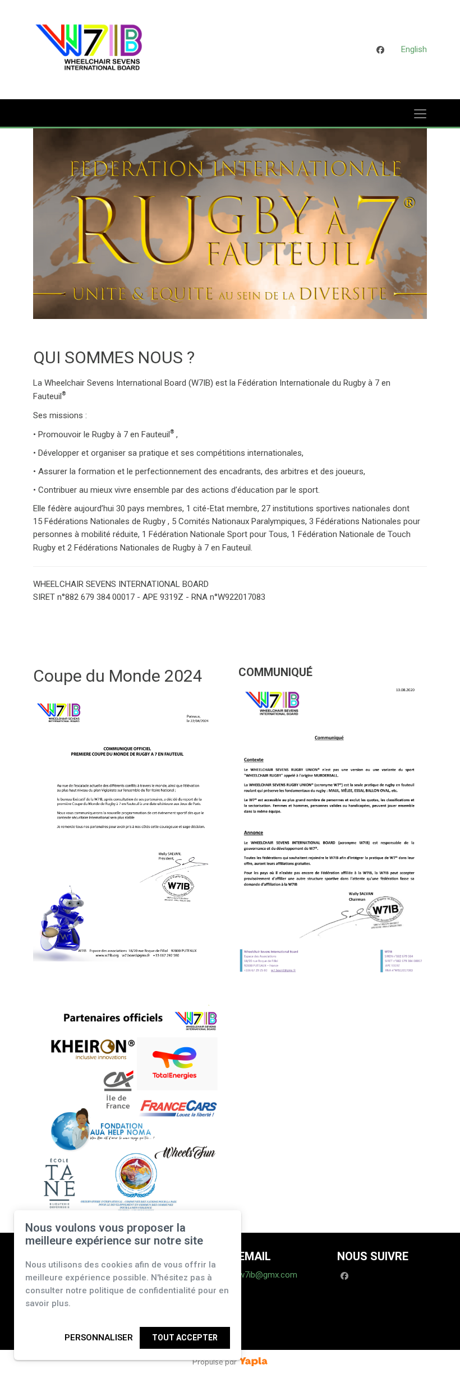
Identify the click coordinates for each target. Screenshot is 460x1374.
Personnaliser (99, 1338)
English (414, 49)
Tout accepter (185, 1337)
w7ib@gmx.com (267, 1275)
